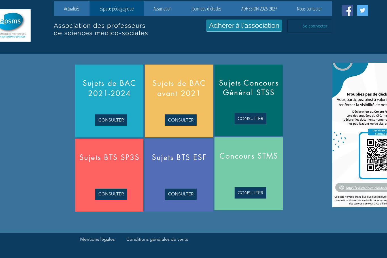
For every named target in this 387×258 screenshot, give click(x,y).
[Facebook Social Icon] (347, 10)
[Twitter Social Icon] (362, 10)
